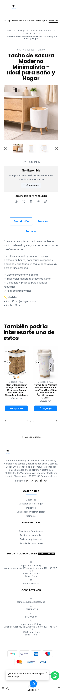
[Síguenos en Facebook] (32, 481)
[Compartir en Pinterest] (38, 201)
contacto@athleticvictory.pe (31, 602)
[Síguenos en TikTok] (41, 481)
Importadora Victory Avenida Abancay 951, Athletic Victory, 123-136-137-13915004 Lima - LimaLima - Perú (31, 570)
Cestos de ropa (29, 34)
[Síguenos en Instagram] (27, 481)
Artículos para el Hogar (40, 31)
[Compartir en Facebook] (16, 201)
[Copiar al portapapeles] (45, 201)
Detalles (43, 221)
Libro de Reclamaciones (31, 543)
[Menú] (4, 7)
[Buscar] (7, 687)
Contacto (31, 516)
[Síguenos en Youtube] (36, 481)
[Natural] (14, 377)
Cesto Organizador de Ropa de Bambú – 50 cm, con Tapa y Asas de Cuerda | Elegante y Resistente (16, 390)
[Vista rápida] (8, 362)
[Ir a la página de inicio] (14, 7)
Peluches (31, 508)
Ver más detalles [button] (31, 583)
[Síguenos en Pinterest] (45, 481)
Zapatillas (31, 499)
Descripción (21, 221)
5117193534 (31, 616)
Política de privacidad (31, 539)
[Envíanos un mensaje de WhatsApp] (55, 675)
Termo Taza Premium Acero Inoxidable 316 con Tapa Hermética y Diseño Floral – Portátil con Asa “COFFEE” (45, 391)
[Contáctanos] (59, 687)
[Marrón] (18, 377)
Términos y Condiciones (31, 531)
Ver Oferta (53, 20)
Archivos (31, 231)
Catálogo (20, 31)
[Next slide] (55, 148)
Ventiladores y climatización (31, 511)
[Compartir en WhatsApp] (31, 201)
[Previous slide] (6, 148)
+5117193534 (31, 609)
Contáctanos (32, 185)
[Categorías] (3, 687)
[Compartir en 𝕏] (23, 201)
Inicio (9, 31)
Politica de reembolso (31, 535)
